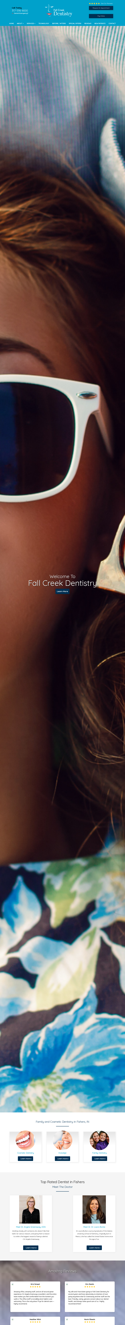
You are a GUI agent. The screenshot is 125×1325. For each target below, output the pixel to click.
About (19, 23)
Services (30, 23)
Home (11, 23)
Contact (112, 23)
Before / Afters (59, 23)
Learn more (25, 1159)
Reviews (87, 23)
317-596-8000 (20, 10)
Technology (43, 23)
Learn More (62, 591)
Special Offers (75, 23)
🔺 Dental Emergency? (20, 13)
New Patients (99, 23)
